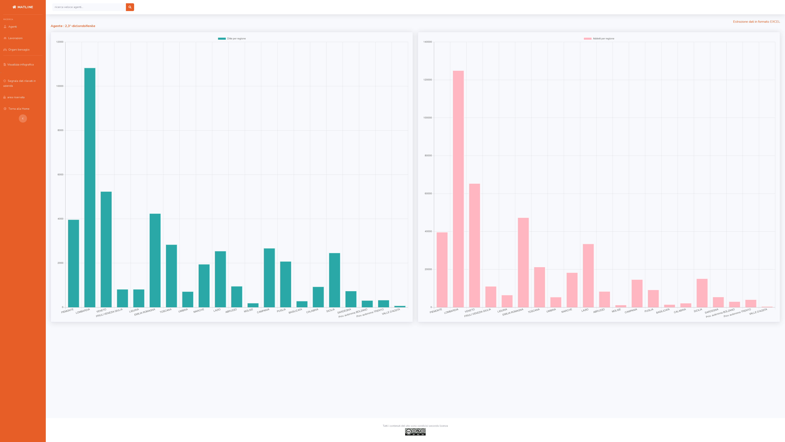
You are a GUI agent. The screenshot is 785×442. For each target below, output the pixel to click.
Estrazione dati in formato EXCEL (756, 21)
